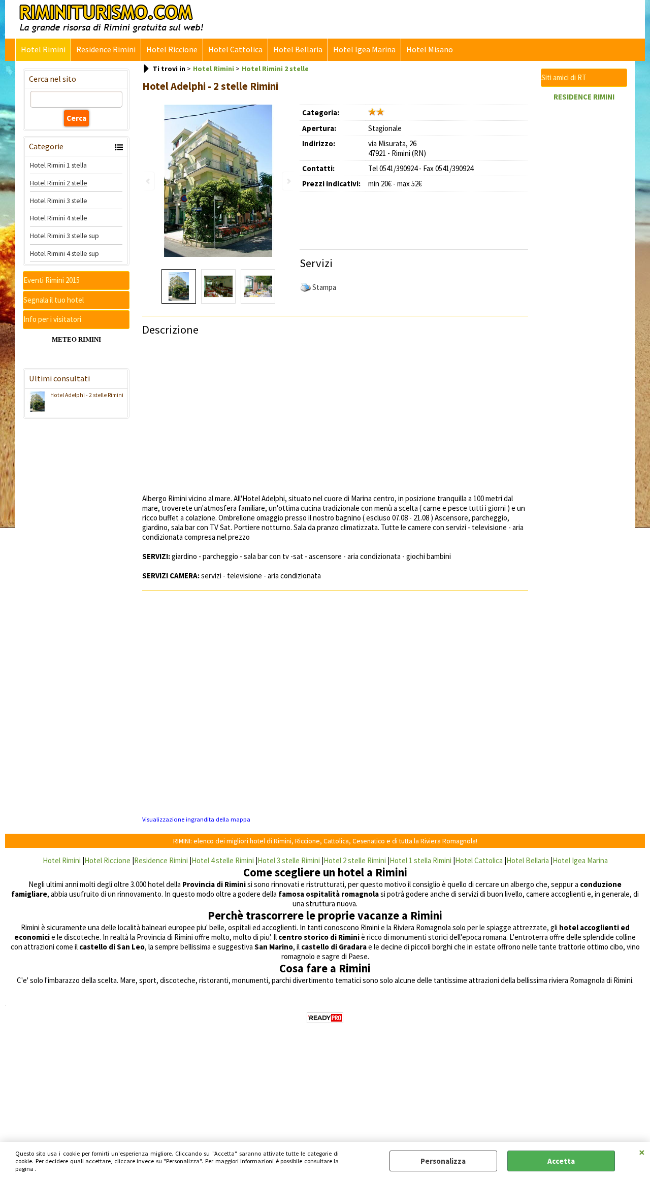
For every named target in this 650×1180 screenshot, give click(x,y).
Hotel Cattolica (235, 49)
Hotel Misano (429, 49)
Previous (148, 181)
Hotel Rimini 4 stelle (58, 217)
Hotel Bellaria (297, 49)
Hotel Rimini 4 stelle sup (64, 253)
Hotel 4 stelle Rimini (222, 860)
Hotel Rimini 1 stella (58, 165)
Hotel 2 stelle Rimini (354, 860)
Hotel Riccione (172, 49)
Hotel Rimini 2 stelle (58, 182)
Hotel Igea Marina (364, 49)
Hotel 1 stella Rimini (420, 860)
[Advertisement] (419, 217)
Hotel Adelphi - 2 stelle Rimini (86, 395)
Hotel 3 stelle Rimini (288, 860)
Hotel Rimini (43, 49)
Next (288, 181)
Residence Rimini (106, 49)
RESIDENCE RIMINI (584, 97)
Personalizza (443, 1161)
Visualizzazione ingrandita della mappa (196, 819)
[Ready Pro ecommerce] (325, 1018)
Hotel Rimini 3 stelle (58, 200)
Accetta (561, 1161)
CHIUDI (642, 1152)
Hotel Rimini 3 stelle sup (64, 235)
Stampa (324, 287)
